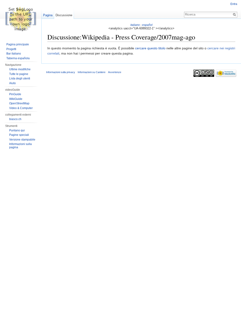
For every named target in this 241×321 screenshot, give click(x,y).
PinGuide (15, 94)
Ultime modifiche (20, 69)
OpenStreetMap (19, 103)
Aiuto (12, 83)
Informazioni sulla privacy (60, 72)
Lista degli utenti (19, 78)
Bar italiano (13, 53)
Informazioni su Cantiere (91, 72)
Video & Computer (21, 108)
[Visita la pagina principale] (21, 19)
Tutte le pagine (18, 74)
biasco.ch (15, 119)
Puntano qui (17, 130)
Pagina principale (17, 44)
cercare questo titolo (150, 48)
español (147, 24)
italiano (135, 24)
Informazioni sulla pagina (20, 145)
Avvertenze (114, 72)
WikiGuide (15, 99)
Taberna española (18, 58)
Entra (233, 4)
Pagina (47, 15)
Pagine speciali (19, 135)
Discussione (64, 15)
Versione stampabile (22, 139)
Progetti (11, 49)
